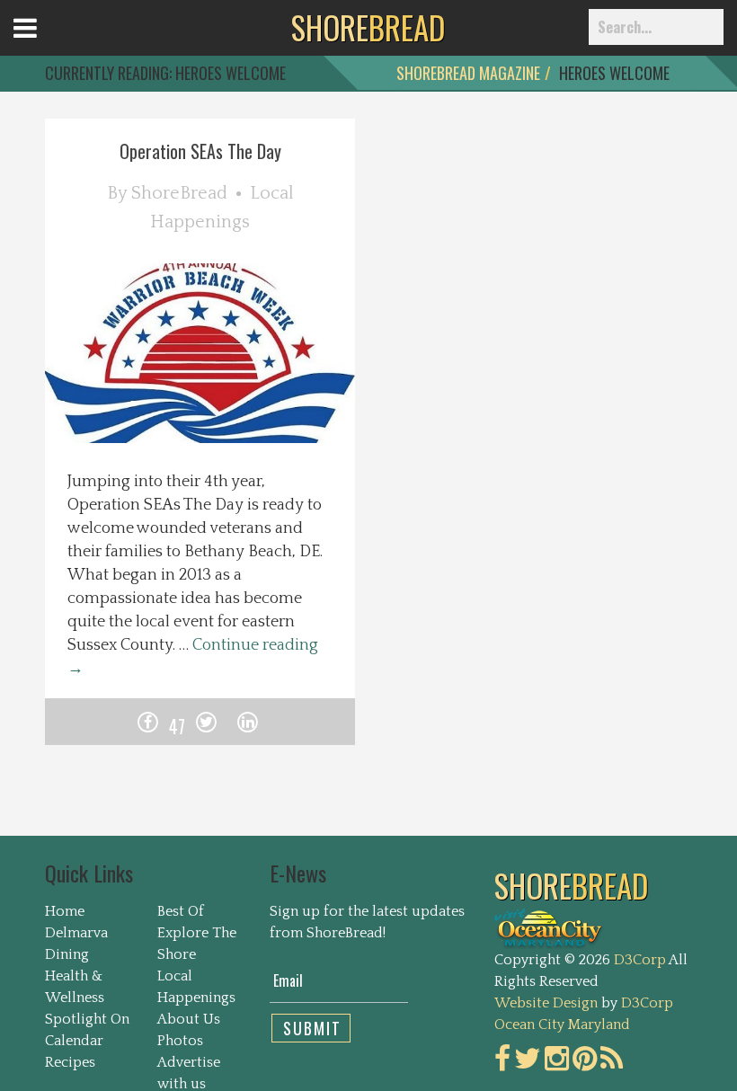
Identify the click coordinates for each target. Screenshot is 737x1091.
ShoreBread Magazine (468, 72)
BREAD (368, 26)
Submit (312, 1028)
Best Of (180, 911)
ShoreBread (179, 193)
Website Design (546, 1003)
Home (64, 911)
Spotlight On (87, 1019)
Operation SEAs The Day (200, 150)
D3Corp (640, 960)
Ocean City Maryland (562, 1024)
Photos (180, 1041)
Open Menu (47, 44)
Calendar (74, 1041)
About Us (188, 1019)
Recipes (70, 1062)
